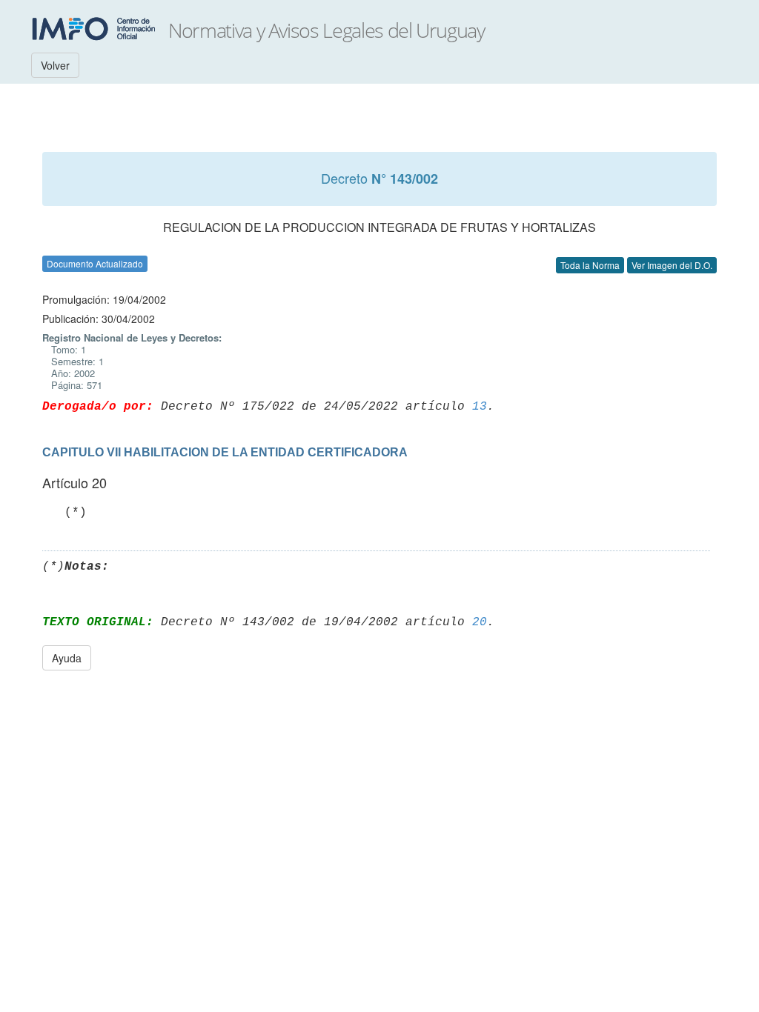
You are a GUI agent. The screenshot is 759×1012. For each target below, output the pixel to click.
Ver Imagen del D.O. (672, 265)
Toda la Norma (590, 265)
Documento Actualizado (95, 263)
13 (479, 406)
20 (479, 622)
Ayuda (67, 657)
